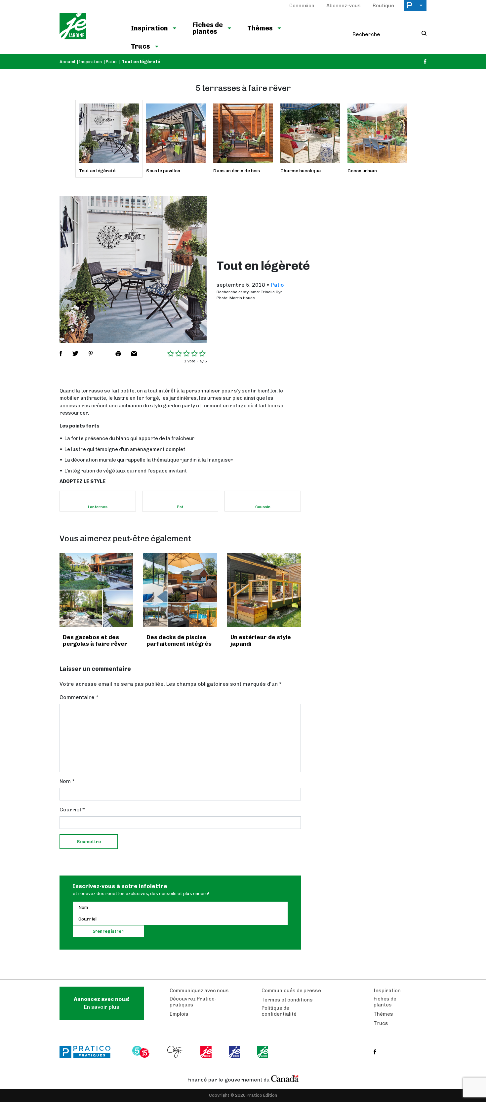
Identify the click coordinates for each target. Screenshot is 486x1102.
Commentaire (79, 697)
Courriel (72, 809)
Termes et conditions (287, 1000)
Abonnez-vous (343, 6)
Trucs (140, 46)
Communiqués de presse (291, 991)
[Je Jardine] (88, 27)
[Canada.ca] (285, 1078)
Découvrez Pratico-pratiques (193, 1002)
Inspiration (149, 28)
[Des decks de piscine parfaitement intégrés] (180, 590)
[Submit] (422, 34)
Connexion (301, 6)
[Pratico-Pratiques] (88, 1051)
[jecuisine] (206, 1051)
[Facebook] (425, 61)
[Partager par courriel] (134, 353)
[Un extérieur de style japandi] (264, 590)
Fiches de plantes (207, 28)
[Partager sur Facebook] (61, 353)
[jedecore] (235, 1051)
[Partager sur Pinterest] (91, 353)
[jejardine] (263, 1051)
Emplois (179, 1014)
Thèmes (260, 28)
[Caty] (175, 1051)
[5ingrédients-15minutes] (141, 1051)
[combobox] (385, 34)
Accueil (67, 61)
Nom (67, 781)
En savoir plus (102, 1003)
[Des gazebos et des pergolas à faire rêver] (96, 590)
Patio (111, 61)
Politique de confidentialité (279, 1011)
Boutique (383, 6)
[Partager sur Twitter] (75, 353)
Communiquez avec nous (199, 991)
